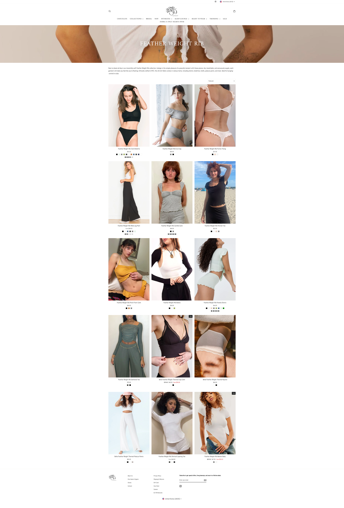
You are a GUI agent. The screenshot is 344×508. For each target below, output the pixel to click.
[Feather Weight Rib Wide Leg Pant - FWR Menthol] (135, 231)
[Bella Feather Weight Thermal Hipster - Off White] (214, 385)
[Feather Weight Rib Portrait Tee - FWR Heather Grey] (219, 231)
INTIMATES (166, 18)
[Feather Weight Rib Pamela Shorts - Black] (206, 308)
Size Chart (156, 486)
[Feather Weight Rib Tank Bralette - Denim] (138, 154)
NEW (156, 18)
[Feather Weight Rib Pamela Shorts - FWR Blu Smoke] (219, 308)
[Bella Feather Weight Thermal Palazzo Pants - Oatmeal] (130, 462)
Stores (129, 483)
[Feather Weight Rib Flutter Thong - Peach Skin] (215, 154)
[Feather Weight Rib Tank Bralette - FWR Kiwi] (124, 154)
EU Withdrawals (158, 493)
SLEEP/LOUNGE (181, 18)
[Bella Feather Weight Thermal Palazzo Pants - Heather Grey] (132, 462)
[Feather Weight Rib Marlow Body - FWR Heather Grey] (214, 462)
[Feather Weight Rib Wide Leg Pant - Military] (130, 231)
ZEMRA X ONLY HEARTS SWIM (172, 21)
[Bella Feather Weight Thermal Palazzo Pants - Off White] (125, 462)
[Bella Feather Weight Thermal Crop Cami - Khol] (173, 385)
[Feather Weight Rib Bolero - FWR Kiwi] (174, 308)
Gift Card (156, 483)
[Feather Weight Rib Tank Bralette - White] (129, 154)
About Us (130, 476)
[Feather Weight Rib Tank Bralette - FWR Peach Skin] (141, 154)
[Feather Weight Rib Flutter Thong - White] (217, 154)
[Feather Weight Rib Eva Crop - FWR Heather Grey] (171, 154)
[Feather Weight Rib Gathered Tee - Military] (128, 385)
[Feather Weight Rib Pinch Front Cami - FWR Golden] (129, 308)
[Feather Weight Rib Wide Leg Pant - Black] (123, 231)
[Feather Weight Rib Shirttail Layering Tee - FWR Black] (174, 462)
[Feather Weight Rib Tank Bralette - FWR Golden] (131, 154)
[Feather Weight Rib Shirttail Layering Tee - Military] (169, 462)
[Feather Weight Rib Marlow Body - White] (216, 462)
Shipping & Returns (159, 479)
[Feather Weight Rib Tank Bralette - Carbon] (126, 154)
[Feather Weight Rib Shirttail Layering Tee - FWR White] (172, 462)
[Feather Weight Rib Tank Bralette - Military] (136, 154)
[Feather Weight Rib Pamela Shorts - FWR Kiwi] (216, 308)
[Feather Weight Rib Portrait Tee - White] (214, 231)
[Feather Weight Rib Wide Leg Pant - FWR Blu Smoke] (128, 231)
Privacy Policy (157, 476)
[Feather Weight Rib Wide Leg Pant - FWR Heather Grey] (132, 231)
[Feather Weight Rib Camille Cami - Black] (171, 231)
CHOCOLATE (122, 18)
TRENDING (214, 18)
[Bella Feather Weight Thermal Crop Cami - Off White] (171, 385)
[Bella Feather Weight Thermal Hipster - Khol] (216, 385)
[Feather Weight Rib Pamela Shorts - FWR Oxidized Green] (223, 308)
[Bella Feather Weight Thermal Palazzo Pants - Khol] (128, 462)
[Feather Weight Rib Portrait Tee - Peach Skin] (216, 231)
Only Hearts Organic (133, 479)
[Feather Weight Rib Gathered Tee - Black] (130, 385)
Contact (130, 486)
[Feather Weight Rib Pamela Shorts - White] (209, 308)
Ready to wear (199, 18)
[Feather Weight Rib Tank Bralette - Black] (117, 154)
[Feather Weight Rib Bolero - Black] (169, 308)
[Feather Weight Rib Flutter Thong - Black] (212, 154)
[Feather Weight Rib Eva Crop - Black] (173, 154)
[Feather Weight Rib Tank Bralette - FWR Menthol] (119, 154)
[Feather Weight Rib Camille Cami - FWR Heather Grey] (173, 231)
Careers (156, 489)
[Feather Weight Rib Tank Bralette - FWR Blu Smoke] (134, 154)
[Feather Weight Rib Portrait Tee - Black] (211, 231)
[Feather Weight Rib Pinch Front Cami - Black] (126, 308)
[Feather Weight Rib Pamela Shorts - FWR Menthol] (221, 308)
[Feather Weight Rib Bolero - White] (172, 308)
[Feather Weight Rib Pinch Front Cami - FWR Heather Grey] (131, 308)
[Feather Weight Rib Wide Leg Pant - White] (125, 231)
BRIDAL (149, 18)
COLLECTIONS (136, 18)
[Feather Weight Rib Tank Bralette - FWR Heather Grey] (122, 154)
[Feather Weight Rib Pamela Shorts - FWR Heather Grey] (214, 308)
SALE (225, 18)
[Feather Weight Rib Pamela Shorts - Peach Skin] (211, 308)
